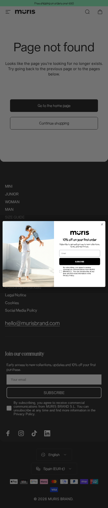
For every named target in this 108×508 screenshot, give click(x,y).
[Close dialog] (102, 224)
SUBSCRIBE (79, 262)
